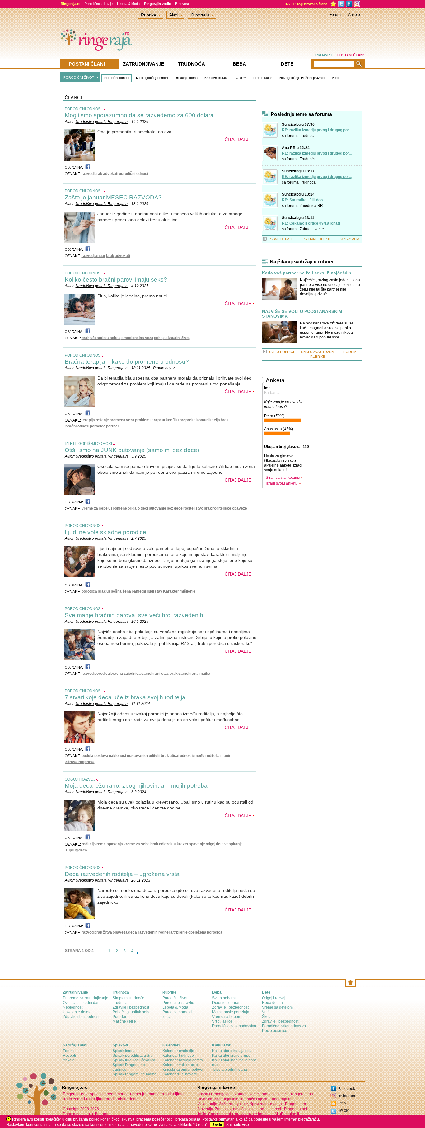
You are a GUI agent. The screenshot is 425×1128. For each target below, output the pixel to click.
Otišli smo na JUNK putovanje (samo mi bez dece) (132, 450)
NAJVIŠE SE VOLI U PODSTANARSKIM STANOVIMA (302, 314)
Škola (267, 1016)
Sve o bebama (224, 998)
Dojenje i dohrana (227, 1002)
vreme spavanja (108, 844)
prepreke (188, 420)
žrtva (107, 932)
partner (112, 426)
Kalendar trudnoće (178, 1055)
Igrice (167, 1016)
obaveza (120, 932)
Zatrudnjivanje (312, 229)
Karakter (171, 591)
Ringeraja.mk (296, 1104)
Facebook (346, 1089)
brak (98, 173)
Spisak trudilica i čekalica (134, 1060)
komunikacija (208, 420)
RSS (342, 1103)
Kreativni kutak (215, 78)
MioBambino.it (287, 1114)
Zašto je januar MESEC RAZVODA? (113, 197)
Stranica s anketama (283, 477)
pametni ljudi (143, 591)
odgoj (210, 844)
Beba (239, 64)
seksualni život (176, 338)
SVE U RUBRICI (281, 352)
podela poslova (95, 755)
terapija (88, 420)
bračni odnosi (77, 426)
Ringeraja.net (295, 1109)
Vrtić (265, 1012)
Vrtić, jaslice (222, 1021)
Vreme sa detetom (277, 1007)
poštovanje (137, 755)
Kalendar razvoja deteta (182, 1060)
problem (142, 420)
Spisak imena (124, 1051)
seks (158, 338)
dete (220, 844)
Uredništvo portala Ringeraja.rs (102, 121)
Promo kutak (263, 78)
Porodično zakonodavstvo (234, 1026)
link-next (138, 953)
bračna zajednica (125, 673)
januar (99, 256)
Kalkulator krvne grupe (231, 1055)
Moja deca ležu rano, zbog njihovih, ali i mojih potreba (136, 785)
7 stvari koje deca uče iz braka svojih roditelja (125, 697)
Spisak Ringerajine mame (134, 1074)
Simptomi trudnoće (128, 998)
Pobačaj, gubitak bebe (132, 1012)
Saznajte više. (238, 1124)
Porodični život (174, 998)
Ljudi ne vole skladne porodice (105, 532)
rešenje (102, 420)
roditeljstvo (193, 508)
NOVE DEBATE (281, 239)
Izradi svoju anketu (281, 483)
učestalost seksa (105, 338)
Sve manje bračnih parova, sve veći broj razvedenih (134, 615)
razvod (88, 173)
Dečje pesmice (274, 1030)
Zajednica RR (311, 205)
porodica (97, 426)
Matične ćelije (124, 1021)
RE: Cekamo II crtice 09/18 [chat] (311, 223)
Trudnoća (308, 135)
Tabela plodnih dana (229, 1069)
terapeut (157, 420)
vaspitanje (233, 844)
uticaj (174, 755)
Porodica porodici (177, 1012)
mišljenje (187, 591)
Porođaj (119, 1016)
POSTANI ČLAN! (350, 55)
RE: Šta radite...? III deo (302, 200)
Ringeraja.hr (281, 1099)
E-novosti (182, 4)
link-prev (103, 953)
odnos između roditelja (200, 755)
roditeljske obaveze (230, 508)
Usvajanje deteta (77, 1012)
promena (117, 420)
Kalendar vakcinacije (180, 1065)
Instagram (346, 1096)
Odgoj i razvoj (273, 998)
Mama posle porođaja (230, 1012)
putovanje (157, 508)
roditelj (88, 844)
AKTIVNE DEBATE (317, 239)
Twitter (343, 1110)
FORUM (240, 78)
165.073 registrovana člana (305, 4)
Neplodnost (72, 1007)
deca (82, 850)
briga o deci (138, 508)
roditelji (153, 755)
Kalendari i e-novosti (179, 1074)
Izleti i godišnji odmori (152, 78)
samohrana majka (194, 673)
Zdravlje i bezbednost (81, 1016)
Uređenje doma (186, 78)
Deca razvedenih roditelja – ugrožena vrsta (122, 874)
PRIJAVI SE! (325, 55)
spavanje (197, 844)
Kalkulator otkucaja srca (232, 1051)
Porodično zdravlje (99, 4)
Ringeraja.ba (302, 1094)
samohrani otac (155, 673)
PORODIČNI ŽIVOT (78, 77)
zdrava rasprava (80, 762)
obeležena (197, 932)
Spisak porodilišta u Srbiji (134, 1055)
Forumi (335, 14)
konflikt (172, 420)
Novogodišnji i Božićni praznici (302, 78)
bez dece (175, 508)
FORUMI (350, 352)
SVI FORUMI (350, 239)
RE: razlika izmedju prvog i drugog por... (317, 130)
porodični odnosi (133, 173)
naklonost (117, 755)
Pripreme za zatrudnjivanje (85, 998)
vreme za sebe (95, 508)
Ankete (354, 14)
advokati (110, 173)
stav (158, 591)
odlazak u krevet (173, 844)
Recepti (69, 1055)
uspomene (117, 508)
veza (130, 420)
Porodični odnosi (116, 78)
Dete (287, 64)
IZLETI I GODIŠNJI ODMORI (88, 443)
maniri (225, 755)
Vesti (335, 78)
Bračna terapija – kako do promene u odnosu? (127, 361)
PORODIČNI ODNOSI (83, 109)
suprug (71, 850)
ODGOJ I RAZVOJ (80, 779)
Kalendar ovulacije (178, 1051)
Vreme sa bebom (226, 1016)
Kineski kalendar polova (182, 1069)
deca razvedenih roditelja (150, 932)
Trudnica (120, 1002)
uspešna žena (118, 591)
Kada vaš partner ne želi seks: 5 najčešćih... (308, 273)
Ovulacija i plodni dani (81, 1002)
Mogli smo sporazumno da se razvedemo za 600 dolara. (140, 115)
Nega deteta (272, 1002)
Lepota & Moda (128, 4)
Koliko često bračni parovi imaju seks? (116, 279)
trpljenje (180, 932)
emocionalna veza (137, 338)
